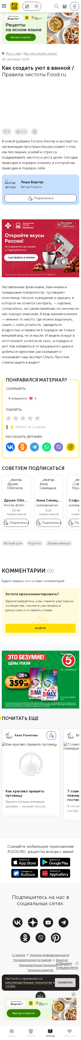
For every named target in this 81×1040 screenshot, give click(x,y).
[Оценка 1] (8, 418)
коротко (34, 543)
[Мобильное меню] (4, 6)
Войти (40, 628)
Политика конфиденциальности (49, 955)
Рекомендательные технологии (38, 965)
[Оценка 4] (30, 418)
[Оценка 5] (37, 418)
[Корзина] (64, 6)
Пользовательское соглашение (32, 960)
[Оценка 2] (15, 418)
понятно (65, 982)
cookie (10, 986)
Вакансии (62, 960)
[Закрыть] (77, 963)
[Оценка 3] (23, 418)
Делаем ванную (59, 543)
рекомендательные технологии (28, 982)
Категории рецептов (40, 970)
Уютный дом (13, 543)
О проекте (18, 955)
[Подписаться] (51, 735)
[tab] (11, 1033)
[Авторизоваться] (74, 6)
